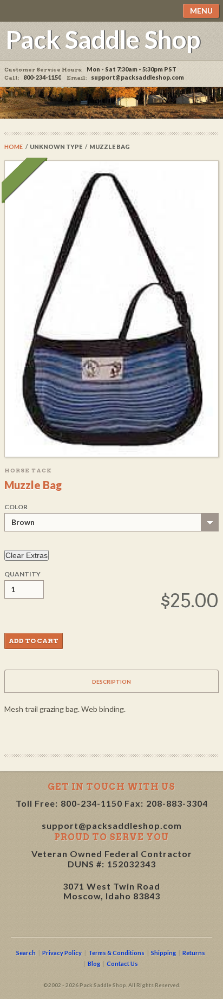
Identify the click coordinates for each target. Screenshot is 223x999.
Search (26, 952)
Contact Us (122, 963)
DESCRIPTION (111, 681)
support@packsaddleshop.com (137, 77)
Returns (193, 952)
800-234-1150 (91, 803)
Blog (94, 963)
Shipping (163, 952)
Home (13, 146)
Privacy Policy (62, 952)
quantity (22, 574)
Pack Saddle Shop (102, 39)
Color (16, 507)
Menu (201, 10)
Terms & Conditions (116, 952)
